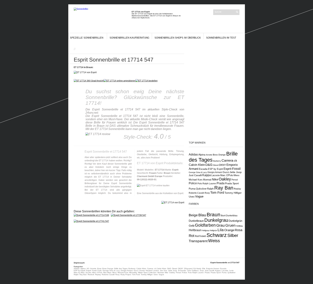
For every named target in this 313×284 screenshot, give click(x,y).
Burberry (217, 161)
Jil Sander (182, 271)
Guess (142, 271)
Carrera (227, 160)
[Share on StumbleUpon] (182, 49)
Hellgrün (213, 230)
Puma (192, 188)
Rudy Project (125, 274)
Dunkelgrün (235, 220)
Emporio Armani (212, 269)
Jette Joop (236, 172)
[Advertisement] (118, 48)
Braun (213, 214)
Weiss (214, 240)
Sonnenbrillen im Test (221, 37)
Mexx (236, 175)
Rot (191, 236)
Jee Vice (163, 271)
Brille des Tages (121, 269)
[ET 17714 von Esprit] (119, 80)
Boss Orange (219, 154)
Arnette (209, 155)
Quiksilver (201, 189)
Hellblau (239, 226)
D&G (208, 165)
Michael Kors (196, 179)
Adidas (193, 154)
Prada (220, 183)
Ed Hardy (197, 269)
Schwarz (216, 235)
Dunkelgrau (216, 220)
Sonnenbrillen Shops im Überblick (178, 37)
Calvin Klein (141, 269)
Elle (203, 269)
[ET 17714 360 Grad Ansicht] (89, 80)
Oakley (225, 179)
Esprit (227, 169)
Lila (221, 230)
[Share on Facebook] (171, 49)
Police (193, 183)
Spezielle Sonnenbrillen (86, 37)
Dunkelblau (231, 215)
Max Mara (107, 273)
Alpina (201, 154)
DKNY (222, 164)
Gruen (230, 225)
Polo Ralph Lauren (206, 183)
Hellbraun (195, 230)
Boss (99, 269)
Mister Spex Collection (147, 273)
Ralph (210, 188)
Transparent (198, 241)
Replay (237, 189)
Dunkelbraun (196, 220)
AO (88, 269)
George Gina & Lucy (198, 172)
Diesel (215, 165)
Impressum (79, 263)
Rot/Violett (200, 236)
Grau (220, 225)
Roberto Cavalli (196, 193)
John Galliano (193, 271)
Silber (232, 235)
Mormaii (207, 179)
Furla (99, 271)
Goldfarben (205, 225)
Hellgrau (205, 230)
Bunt (223, 215)
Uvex (192, 196)
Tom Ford (217, 192)
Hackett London (152, 271)
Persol (234, 179)
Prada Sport (232, 183)
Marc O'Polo (226, 175)
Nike (215, 179)
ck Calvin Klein (160, 269)
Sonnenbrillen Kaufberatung (129, 37)
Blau (202, 215)
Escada (203, 168)
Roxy (207, 193)
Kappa (206, 175)
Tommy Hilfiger (233, 192)
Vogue (199, 196)
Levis (231, 271)
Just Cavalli (195, 175)
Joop (202, 271)
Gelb (191, 225)
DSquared (188, 269)
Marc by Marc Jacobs (82, 273)
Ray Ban (223, 188)
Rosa (238, 230)
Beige (193, 215)
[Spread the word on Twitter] (175, 49)
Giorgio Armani (214, 172)
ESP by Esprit (215, 169)
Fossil (236, 169)
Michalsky (133, 273)
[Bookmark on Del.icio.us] (179, 49)
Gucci (226, 172)
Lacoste (215, 175)
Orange (229, 230)
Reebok (91, 274)
